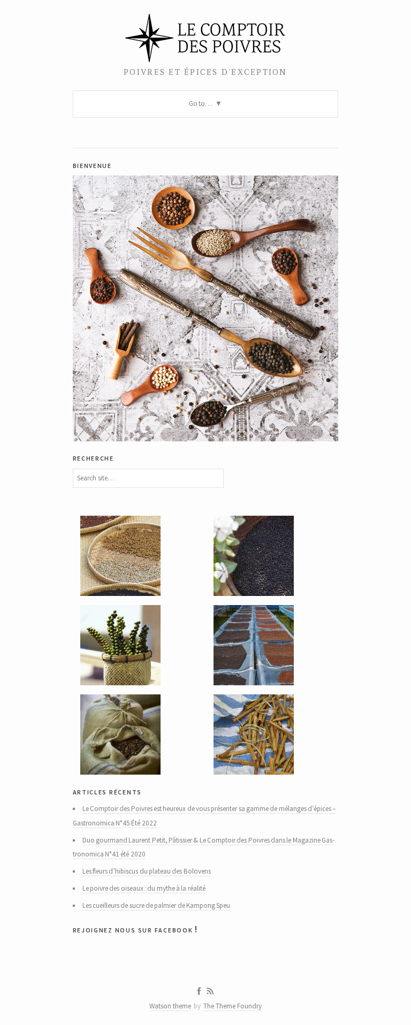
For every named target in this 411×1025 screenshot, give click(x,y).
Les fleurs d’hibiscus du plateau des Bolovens (146, 871)
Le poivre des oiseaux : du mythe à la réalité (144, 888)
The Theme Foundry (232, 1006)
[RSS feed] (210, 991)
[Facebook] (199, 991)
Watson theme (170, 1006)
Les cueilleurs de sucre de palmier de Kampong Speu (156, 905)
